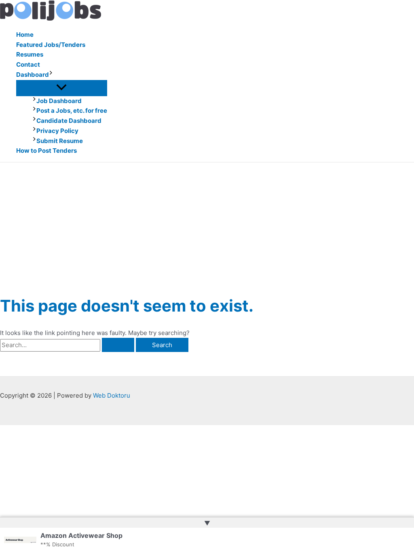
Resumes (29, 54)
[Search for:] (68, 345)
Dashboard (32, 74)
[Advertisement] (207, 223)
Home (25, 34)
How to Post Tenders (46, 150)
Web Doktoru (111, 395)
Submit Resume (59, 141)
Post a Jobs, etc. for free (71, 110)
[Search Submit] (118, 345)
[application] (51, 75)
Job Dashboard (59, 101)
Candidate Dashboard (68, 120)
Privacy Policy (57, 131)
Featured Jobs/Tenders (50, 44)
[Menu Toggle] (61, 87)
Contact (28, 64)
